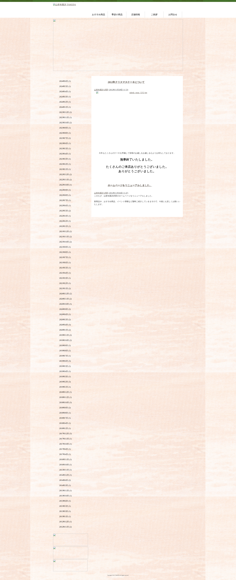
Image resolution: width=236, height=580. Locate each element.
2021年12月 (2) (65, 231)
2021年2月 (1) (65, 283)
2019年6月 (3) (65, 361)
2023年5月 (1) (65, 149)
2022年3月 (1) (65, 216)
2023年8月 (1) (65, 133)
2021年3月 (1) (65, 278)
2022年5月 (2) (65, 211)
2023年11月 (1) (65, 117)
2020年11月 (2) (65, 299)
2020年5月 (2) (65, 320)
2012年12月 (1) (65, 522)
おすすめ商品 (98, 14)
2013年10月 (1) (65, 496)
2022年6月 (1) (65, 206)
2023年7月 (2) (65, 138)
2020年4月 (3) (65, 325)
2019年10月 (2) (65, 340)
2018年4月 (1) (65, 423)
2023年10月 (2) (65, 123)
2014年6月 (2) (65, 480)
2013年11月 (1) (65, 491)
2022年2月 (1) (65, 221)
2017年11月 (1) (65, 439)
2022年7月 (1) (65, 200)
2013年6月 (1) (65, 501)
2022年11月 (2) (65, 180)
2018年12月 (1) (65, 392)
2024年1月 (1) (65, 107)
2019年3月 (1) (65, 377)
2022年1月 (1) (65, 226)
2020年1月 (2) (65, 330)
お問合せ (172, 14)
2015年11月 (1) (65, 470)
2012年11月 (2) (65, 527)
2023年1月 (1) (65, 169)
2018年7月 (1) (65, 418)
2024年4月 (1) (65, 92)
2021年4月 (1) (65, 273)
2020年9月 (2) (65, 309)
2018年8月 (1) (65, 413)
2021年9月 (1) (65, 247)
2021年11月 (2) (65, 237)
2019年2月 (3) (65, 382)
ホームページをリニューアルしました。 (130, 185)
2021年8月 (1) (65, 252)
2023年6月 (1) (65, 143)
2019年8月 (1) (65, 351)
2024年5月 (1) (65, 86)
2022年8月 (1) (65, 195)
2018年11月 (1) (65, 397)
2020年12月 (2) (65, 294)
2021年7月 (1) (65, 257)
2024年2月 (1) (65, 102)
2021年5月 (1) (65, 268)
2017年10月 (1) (65, 444)
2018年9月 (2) (65, 408)
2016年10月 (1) (65, 465)
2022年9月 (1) (65, 190)
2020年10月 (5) (65, 304)
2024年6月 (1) (65, 81)
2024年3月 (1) (65, 97)
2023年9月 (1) (65, 128)
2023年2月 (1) (65, 164)
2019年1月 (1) (65, 387)
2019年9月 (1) (65, 345)
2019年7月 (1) (65, 356)
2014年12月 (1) (65, 475)
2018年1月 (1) (65, 428)
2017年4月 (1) (65, 454)
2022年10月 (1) (65, 185)
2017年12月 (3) (65, 434)
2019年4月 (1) (65, 371)
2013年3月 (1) (65, 511)
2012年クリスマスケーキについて (126, 82)
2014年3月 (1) (65, 485)
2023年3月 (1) (65, 159)
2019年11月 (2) (65, 335)
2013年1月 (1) (65, 516)
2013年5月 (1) (65, 506)
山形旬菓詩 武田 (101, 90)
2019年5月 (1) (65, 366)
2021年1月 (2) (65, 288)
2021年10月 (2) (65, 242)
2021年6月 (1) (65, 263)
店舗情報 (135, 14)
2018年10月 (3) (65, 402)
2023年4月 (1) (65, 154)
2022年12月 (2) (65, 174)
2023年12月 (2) (65, 112)
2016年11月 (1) (65, 459)
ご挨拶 (154, 14)
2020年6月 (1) (65, 314)
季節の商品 (117, 14)
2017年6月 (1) (65, 449)
